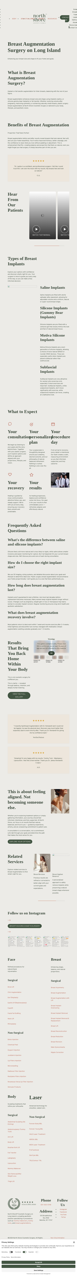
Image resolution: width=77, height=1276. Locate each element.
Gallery (74, 20)
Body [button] (75, 9)
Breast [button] (74, 12)
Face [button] (75, 14)
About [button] (75, 22)
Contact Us (73, 28)
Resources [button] (73, 25)
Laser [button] (75, 17)
